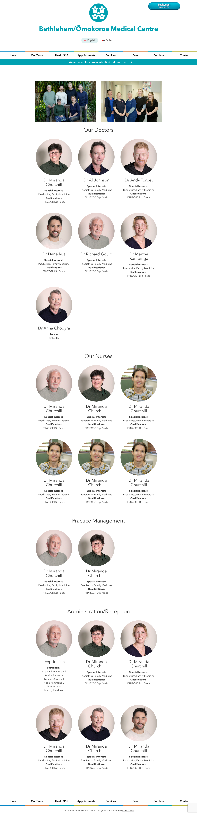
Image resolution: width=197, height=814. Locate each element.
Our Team (37, 55)
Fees (135, 55)
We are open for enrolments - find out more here (98, 62)
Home (12, 55)
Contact (185, 55)
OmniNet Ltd (128, 810)
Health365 (61, 55)
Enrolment (160, 55)
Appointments (86, 55)
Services (111, 55)
